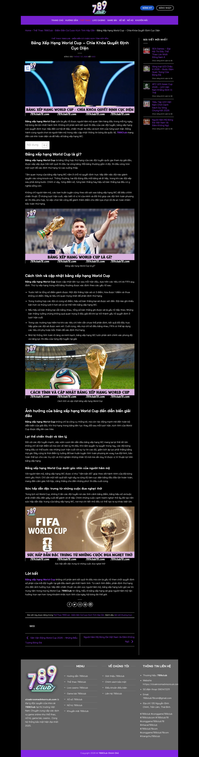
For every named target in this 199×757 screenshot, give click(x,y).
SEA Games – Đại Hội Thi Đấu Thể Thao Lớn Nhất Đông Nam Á (161, 53)
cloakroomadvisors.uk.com (41, 699)
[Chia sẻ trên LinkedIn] (90, 604)
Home (28, 30)
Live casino (98, 20)
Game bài (112, 20)
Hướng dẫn (71, 20)
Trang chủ (57, 20)
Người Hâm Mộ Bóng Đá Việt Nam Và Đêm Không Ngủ (162, 122)
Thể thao (85, 20)
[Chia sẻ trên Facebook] (69, 604)
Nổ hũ (130, 20)
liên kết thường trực (123, 615)
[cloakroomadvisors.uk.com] (99, 8)
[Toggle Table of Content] (43, 145)
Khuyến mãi (141, 20)
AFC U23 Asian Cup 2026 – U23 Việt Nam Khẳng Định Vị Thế (162, 88)
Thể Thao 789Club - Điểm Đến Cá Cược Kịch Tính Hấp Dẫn (64, 30)
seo (94, 57)
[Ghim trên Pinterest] (85, 604)
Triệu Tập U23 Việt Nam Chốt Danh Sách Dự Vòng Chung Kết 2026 (161, 106)
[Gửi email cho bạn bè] (80, 604)
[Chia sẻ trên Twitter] (74, 604)
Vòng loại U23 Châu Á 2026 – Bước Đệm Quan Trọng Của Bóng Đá (163, 70)
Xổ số (122, 20)
